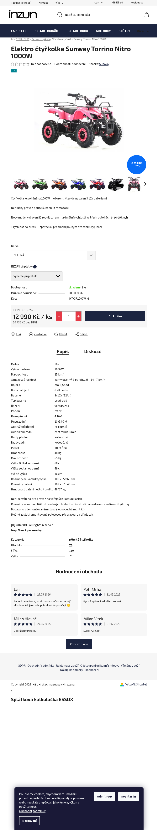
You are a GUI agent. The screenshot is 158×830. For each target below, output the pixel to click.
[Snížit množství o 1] (59, 316)
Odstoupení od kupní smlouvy (99, 666)
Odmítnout (104, 796)
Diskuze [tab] (93, 351)
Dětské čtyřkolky (81, 540)
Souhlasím (128, 796)
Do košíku (115, 316)
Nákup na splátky (71, 670)
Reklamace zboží (67, 666)
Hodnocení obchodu (79, 571)
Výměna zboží (130, 666)
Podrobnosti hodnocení (70, 64)
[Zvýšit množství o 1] (78, 316)
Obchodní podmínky (32, 811)
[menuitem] (18, 30)
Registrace (137, 3)
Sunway (104, 64)
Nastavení (29, 821)
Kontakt (43, 3)
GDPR (22, 666)
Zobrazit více (79, 644)
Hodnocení (92, 670)
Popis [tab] (63, 351)
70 (70, 545)
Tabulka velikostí (20, 3)
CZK (97, 3)
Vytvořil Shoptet (136, 684)
